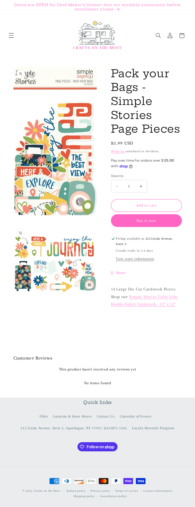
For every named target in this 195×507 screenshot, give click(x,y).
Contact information (157, 491)
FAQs (44, 416)
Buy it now (146, 220)
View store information (135, 259)
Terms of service (126, 491)
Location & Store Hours (72, 416)
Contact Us (106, 416)
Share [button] (121, 273)
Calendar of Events (135, 416)
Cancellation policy (113, 496)
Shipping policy (84, 496)
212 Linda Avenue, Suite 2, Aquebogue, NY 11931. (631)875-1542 (74, 428)
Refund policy (76, 491)
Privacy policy (100, 491)
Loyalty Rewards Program (153, 428)
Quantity (117, 176)
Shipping (118, 151)
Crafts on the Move (47, 491)
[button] (11, 35)
